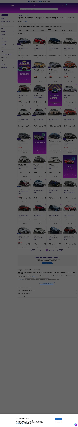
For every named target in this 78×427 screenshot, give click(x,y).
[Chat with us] (75, 424)
